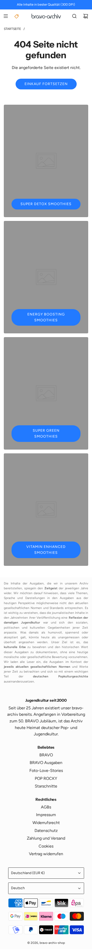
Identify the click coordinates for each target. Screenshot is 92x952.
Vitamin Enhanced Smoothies (46, 550)
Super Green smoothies (46, 433)
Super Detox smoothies (46, 204)
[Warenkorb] (85, 16)
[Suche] (74, 16)
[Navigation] (5, 16)
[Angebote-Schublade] (16, 16)
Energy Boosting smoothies (46, 317)
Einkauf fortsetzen (46, 84)
